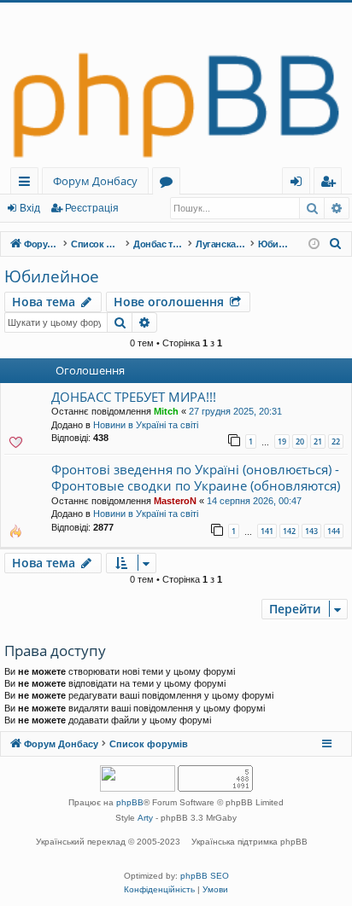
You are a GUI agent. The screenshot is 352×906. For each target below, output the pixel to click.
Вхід (30, 208)
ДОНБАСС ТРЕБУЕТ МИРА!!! (133, 396)
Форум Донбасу (95, 181)
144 (333, 531)
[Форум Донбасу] (176, 85)
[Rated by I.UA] (137, 780)
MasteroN (175, 501)
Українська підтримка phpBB (249, 841)
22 (335, 441)
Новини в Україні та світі (145, 425)
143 (311, 531)
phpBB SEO (204, 875)
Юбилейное (51, 276)
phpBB (130, 802)
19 (282, 441)
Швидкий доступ (28, 184)
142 (289, 531)
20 (300, 441)
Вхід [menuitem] (301, 184)
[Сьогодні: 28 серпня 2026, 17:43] (314, 244)
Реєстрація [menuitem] (331, 184)
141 (267, 531)
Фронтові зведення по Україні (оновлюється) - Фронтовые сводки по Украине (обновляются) (195, 477)
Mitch (166, 411)
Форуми (169, 184)
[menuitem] (335, 244)
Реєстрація (92, 208)
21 (318, 441)
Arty (145, 817)
